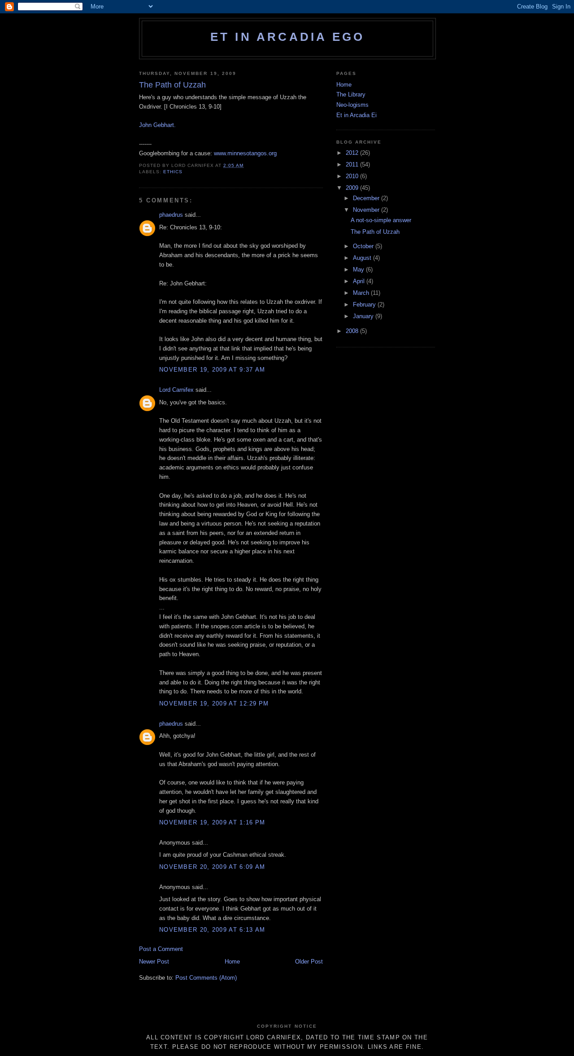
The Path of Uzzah (375, 231)
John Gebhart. (157, 125)
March (362, 292)
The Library (350, 94)
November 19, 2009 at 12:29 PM (214, 703)
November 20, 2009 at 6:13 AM (212, 929)
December (367, 198)
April (359, 281)
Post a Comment (161, 949)
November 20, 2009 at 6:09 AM (212, 866)
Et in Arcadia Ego (287, 37)
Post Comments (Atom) (206, 977)
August (363, 257)
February (365, 304)
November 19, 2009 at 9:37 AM (212, 369)
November (367, 209)
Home (232, 961)
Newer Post (154, 961)
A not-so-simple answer (381, 220)
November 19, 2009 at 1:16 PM (212, 822)
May (359, 269)
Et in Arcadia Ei (356, 115)
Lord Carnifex (176, 389)
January (364, 316)
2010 (353, 176)
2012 (353, 152)
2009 (353, 187)
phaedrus (171, 214)
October (364, 246)
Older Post (309, 961)
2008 (353, 331)
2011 (353, 164)
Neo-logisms (352, 104)
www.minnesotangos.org (245, 153)
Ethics (173, 171)
